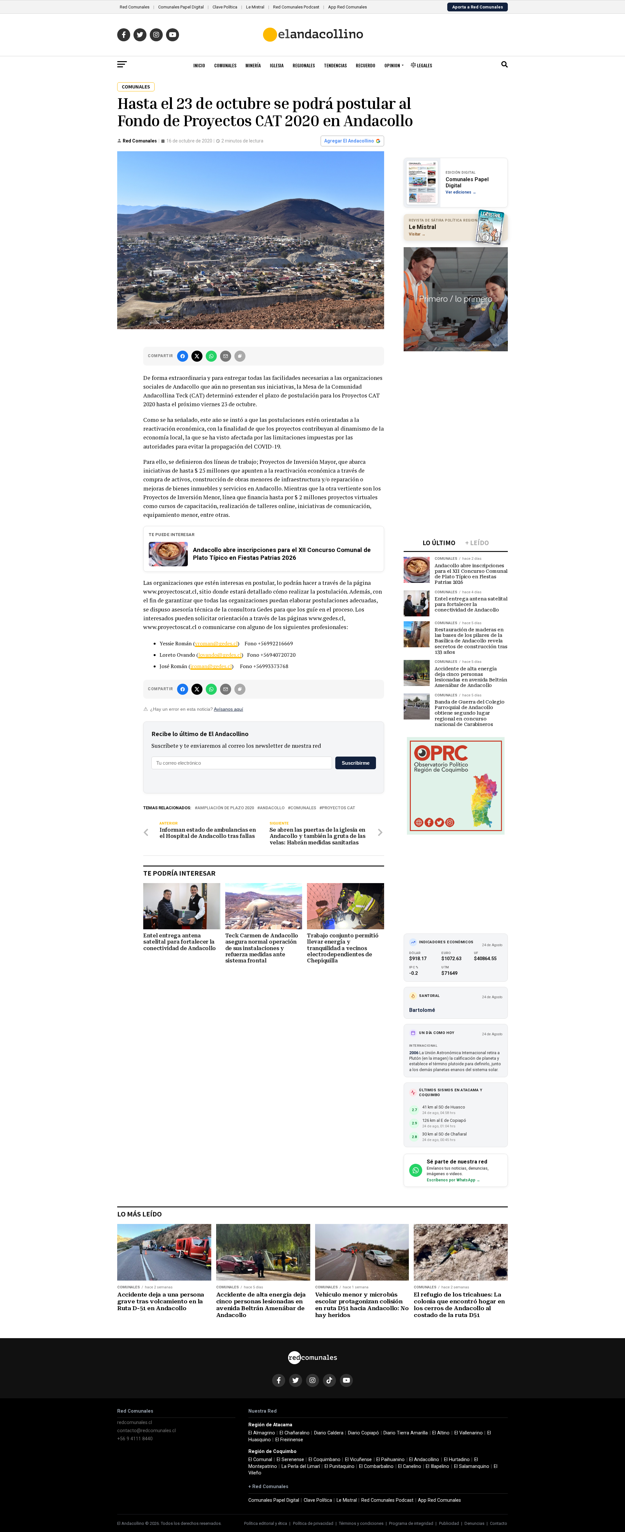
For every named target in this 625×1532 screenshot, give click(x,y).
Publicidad (449, 1523)
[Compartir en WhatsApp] (211, 356)
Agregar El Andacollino (349, 140)
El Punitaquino (339, 1466)
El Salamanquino (471, 1466)
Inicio (199, 65)
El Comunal (260, 1459)
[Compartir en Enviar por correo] (225, 356)
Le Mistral (255, 7)
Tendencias (335, 65)
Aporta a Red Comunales (477, 7)
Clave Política (225, 7)
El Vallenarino (468, 1433)
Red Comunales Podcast (296, 7)
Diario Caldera (328, 1433)
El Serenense (290, 1459)
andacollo (272, 808)
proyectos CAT (338, 808)
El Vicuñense (358, 1459)
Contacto (498, 1523)
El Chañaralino (295, 1433)
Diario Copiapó (363, 1433)
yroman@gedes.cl (216, 643)
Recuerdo (365, 65)
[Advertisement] (456, 396)
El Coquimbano (324, 1459)
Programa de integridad (411, 1523)
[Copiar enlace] (239, 356)
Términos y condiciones (361, 1523)
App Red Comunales (347, 7)
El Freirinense (289, 1440)
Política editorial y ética (265, 1523)
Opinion (392, 65)
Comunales (225, 65)
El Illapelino (437, 1466)
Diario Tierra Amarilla (405, 1433)
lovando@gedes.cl (220, 654)
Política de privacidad (313, 1523)
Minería (253, 65)
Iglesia (277, 65)
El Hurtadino (457, 1459)
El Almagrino (261, 1433)
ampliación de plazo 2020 (225, 808)
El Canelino (409, 1466)
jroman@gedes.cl (211, 666)
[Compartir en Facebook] (182, 356)
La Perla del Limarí (301, 1466)
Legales (424, 65)
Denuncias (474, 1523)
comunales (303, 808)
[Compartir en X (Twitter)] (196, 356)
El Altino (441, 1433)
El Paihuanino (390, 1459)
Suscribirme (355, 763)
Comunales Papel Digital (181, 7)
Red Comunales (134, 7)
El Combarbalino (376, 1466)
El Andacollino (424, 1459)
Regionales (304, 65)
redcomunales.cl (134, 1422)
